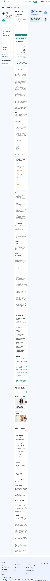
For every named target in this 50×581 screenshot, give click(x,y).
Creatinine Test (18, 453)
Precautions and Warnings (5, 39)
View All (24, 396)
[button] (30, 1)
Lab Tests (25, 4)
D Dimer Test (18, 446)
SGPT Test (22, 445)
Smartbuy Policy (28, 573)
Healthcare (19, 4)
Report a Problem (5, 63)
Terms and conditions (29, 567)
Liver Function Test (19, 457)
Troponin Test (18, 454)
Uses (3, 33)
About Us (3, 562)
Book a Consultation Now (35, 21)
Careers (3, 564)
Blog (2, 565)
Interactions (5, 47)
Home (3, 7)
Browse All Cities (16, 567)
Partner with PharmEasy (6, 567)
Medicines (8, 7)
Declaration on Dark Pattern (30, 568)
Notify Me (21, 35)
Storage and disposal (6, 43)
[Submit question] (26, 392)
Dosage (4, 45)
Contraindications (6, 35)
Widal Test (17, 443)
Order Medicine (4, 571)
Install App (34, 14)
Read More (23, 21)
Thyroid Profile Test (19, 442)
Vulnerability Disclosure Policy (30, 565)
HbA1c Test (18, 445)
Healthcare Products (5, 572)
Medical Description (6, 31)
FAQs (15, 570)
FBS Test (22, 451)
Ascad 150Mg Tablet (15, 7)
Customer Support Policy (30, 570)
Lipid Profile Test (18, 448)
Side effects (5, 37)
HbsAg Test (18, 451)
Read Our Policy (5, 56)
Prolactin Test (24, 454)
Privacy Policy (28, 564)
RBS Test (18, 456)
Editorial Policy (28, 562)
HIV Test (24, 448)
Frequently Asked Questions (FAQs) (6, 50)
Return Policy (28, 571)
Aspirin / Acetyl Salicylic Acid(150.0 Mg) (24, 57)
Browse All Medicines (17, 564)
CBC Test (22, 443)
